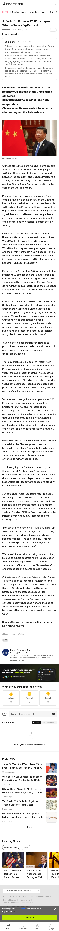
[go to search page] (55, 4)
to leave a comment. (22, 714)
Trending (37, 929)
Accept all (29, 917)
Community (22, 929)
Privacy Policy (24, 900)
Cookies (21, 909)
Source (52, 30)
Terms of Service (9, 900)
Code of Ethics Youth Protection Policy (18, 903)
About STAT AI (25, 42)
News (8, 929)
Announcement (9, 896)
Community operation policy (39, 896)
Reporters (22, 896)
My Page (51, 929)
